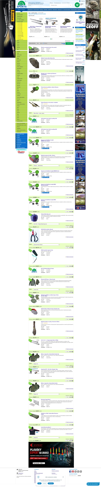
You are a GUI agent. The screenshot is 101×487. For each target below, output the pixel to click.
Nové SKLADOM (20, 14)
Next (73, 27)
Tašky (18, 110)
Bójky (18, 58)
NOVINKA (45, 9)
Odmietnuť (51, 483)
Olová (18, 90)
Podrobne (45, 43)
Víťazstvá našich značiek (21, 142)
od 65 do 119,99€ (20, 36)
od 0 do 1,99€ (20, 23)
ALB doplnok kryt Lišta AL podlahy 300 (49, 118)
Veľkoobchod (30, 9)
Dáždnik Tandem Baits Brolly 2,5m (48, 58)
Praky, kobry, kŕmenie (20, 97)
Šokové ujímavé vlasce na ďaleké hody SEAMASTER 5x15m (80, 22)
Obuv (18, 88)
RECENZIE (55, 9)
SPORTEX (18, 128)
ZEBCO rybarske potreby (21, 130)
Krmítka (18, 75)
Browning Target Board (45, 399)
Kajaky (18, 70)
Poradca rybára (74, 9)
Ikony (38, 43)
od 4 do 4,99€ (20, 27)
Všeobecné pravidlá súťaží (38, 473)
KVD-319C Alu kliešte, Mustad (47, 229)
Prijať (39, 483)
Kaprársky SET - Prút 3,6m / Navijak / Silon (50, 27)
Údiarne (18, 112)
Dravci (18, 44)
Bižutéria (18, 56)
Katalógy (41, 9)
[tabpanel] (36, 27)
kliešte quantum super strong (47, 250)
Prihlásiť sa (83, 1)
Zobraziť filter (69, 43)
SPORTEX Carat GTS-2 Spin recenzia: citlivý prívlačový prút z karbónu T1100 (80, 36)
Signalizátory (19, 102)
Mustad (18, 126)
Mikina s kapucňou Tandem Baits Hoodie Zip (50, 354)
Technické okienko (66, 9)
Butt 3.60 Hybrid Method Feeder (47, 268)
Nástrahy (18, 83)
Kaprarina (19, 139)
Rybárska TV (60, 9)
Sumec (18, 45)
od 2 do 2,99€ (20, 24)
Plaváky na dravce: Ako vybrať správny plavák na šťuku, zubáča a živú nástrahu (80, 31)
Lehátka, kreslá (19, 78)
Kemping (18, 71)
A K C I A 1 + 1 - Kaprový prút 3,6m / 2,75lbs (49, 340)
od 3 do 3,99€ (20, 25)
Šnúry (18, 109)
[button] (99, 483)
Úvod (52, 2)
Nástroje (18, 85)
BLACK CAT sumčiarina (21, 123)
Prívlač (18, 135)
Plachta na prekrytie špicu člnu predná (49, 47)
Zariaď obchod (36, 9)
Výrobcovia (19, 131)
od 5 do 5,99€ (20, 28)
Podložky (18, 95)
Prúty (18, 53)
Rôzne (18, 100)
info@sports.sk (58, 2)
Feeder (18, 42)
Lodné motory (19, 80)
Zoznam (41, 43)
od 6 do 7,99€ (20, 29)
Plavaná (18, 47)
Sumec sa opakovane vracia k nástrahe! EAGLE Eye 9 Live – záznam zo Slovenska (80, 41)
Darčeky (18, 63)
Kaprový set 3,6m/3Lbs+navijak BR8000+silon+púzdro (47, 140)
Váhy (18, 114)
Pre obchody (19, 18)
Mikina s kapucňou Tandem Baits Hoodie (49, 383)
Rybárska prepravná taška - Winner (48, 155)
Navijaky (18, 51)
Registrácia (53, 473)
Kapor (18, 40)
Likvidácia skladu (34, 12)
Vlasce (18, 119)
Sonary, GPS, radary (20, 134)
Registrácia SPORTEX (21, 147)
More (18, 49)
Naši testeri (19, 144)
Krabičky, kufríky (20, 73)
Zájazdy (79, 9)
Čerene (18, 61)
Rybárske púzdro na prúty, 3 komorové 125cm (50, 321)
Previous (29, 27)
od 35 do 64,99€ (20, 35)
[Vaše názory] (100, 14)
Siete (18, 107)
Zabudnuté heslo (54, 474)
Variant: (30, 165)
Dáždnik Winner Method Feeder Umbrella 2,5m (50, 308)
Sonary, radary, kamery (21, 104)
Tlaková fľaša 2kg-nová (45, 214)
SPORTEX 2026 (19, 16)
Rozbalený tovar (20, 39)
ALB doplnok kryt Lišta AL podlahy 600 (49, 129)
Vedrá (18, 117)
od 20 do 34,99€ (20, 33)
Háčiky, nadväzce (20, 66)
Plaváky (18, 92)
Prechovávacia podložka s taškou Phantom (65, 27)
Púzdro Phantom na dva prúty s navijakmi (49, 102)
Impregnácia (19, 68)
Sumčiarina (19, 140)
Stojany (18, 105)
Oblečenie (18, 87)
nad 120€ (19, 37)
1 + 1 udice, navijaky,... (20, 19)
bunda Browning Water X (46, 427)
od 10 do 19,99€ (20, 32)
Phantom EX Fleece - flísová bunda (48, 279)
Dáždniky (18, 65)
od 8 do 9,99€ (20, 31)
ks (67, 55)
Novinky (18, 13)
